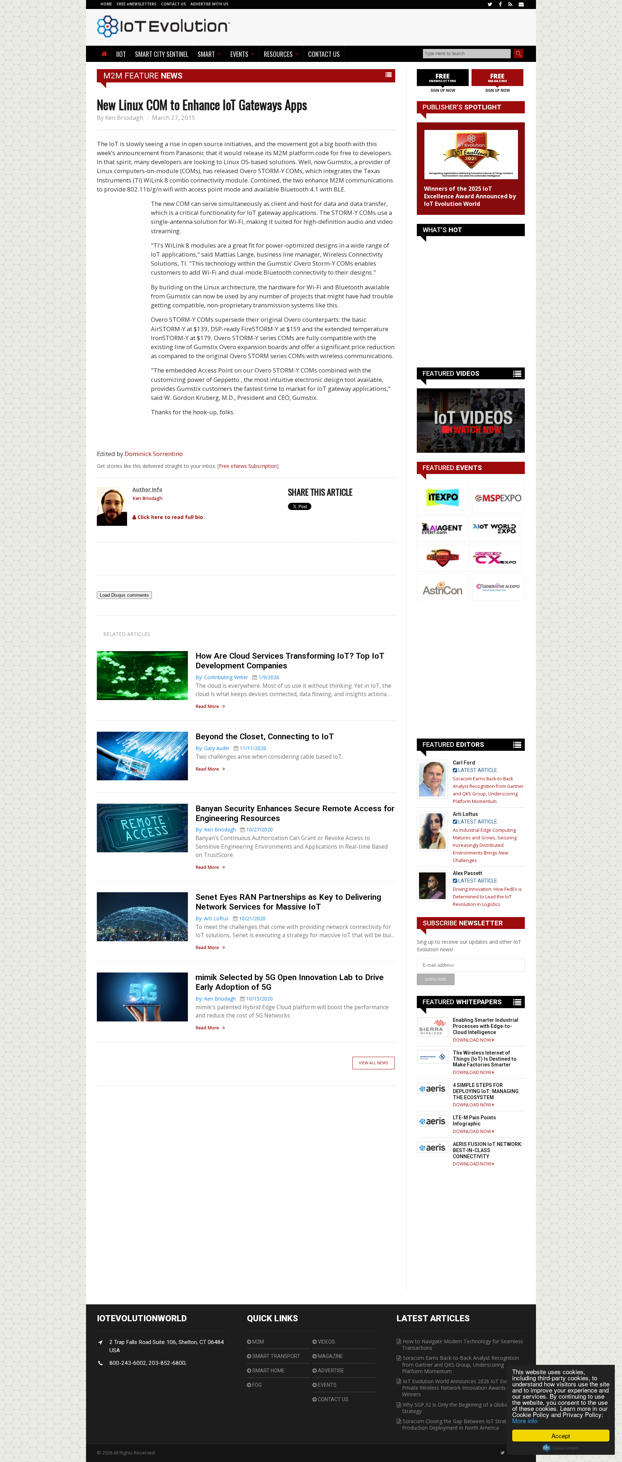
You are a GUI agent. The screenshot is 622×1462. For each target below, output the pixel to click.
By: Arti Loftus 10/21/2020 (230, 918)
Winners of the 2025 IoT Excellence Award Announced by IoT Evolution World (470, 196)
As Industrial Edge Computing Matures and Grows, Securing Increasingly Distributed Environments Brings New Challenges (485, 845)
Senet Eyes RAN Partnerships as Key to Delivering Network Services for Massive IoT (288, 901)
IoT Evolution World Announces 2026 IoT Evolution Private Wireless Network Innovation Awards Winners (462, 1388)
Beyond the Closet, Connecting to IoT (264, 736)
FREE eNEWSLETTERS (137, 3)
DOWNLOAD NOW (472, 1040)
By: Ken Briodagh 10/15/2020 (234, 998)
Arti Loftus (465, 814)
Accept (560, 1435)
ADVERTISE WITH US (209, 3)
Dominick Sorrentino (154, 454)
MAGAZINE (330, 1356)
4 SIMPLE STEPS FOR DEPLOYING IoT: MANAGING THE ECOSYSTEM (486, 1091)
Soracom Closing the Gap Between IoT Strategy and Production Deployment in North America (463, 1424)
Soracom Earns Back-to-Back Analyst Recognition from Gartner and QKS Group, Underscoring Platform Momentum (460, 1364)
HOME (106, 3)
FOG (256, 1385)
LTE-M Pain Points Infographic (474, 1121)
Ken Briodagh (124, 117)
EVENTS (327, 1385)
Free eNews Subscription (248, 465)
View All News (373, 1062)
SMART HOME (268, 1370)
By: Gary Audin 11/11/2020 (230, 748)
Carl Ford (464, 763)
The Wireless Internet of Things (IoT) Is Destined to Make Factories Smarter (485, 1059)
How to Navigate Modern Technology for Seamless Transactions (462, 1344)
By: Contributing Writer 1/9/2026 (237, 677)
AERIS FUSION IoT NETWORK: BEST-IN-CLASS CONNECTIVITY (488, 1150)
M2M (257, 1342)
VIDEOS (326, 1342)
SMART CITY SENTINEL (162, 54)
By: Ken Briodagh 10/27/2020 (234, 829)
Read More (207, 706)
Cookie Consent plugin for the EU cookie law (561, 1448)
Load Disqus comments (124, 595)
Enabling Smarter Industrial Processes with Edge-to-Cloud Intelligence (485, 1026)
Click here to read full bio (169, 517)
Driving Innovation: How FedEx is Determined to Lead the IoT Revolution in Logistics (487, 896)
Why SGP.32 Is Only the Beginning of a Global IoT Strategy (460, 1407)
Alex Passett (467, 873)
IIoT (121, 54)
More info (524, 1420)
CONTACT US (174, 3)
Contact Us (324, 54)
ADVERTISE (330, 1370)
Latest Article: (477, 770)
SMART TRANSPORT (275, 1356)
